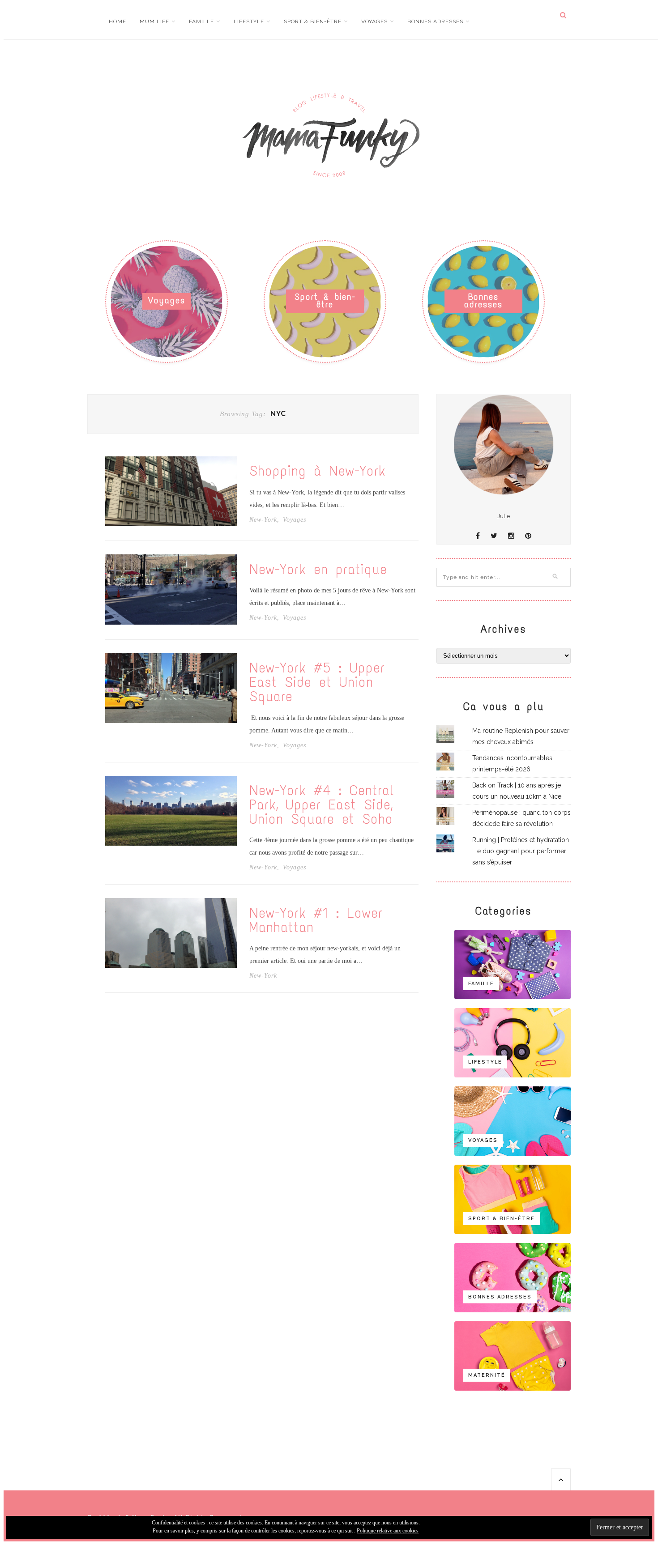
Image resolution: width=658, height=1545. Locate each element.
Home (117, 21)
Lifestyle (249, 21)
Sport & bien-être (313, 21)
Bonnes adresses (435, 21)
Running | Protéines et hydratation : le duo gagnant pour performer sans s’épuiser (520, 851)
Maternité (486, 1375)
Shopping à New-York (317, 471)
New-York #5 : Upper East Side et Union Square (317, 682)
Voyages (374, 21)
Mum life (154, 21)
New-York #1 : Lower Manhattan (316, 920)
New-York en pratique (318, 569)
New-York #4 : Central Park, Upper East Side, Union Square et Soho (321, 804)
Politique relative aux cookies (388, 1531)
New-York (263, 520)
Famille (201, 21)
